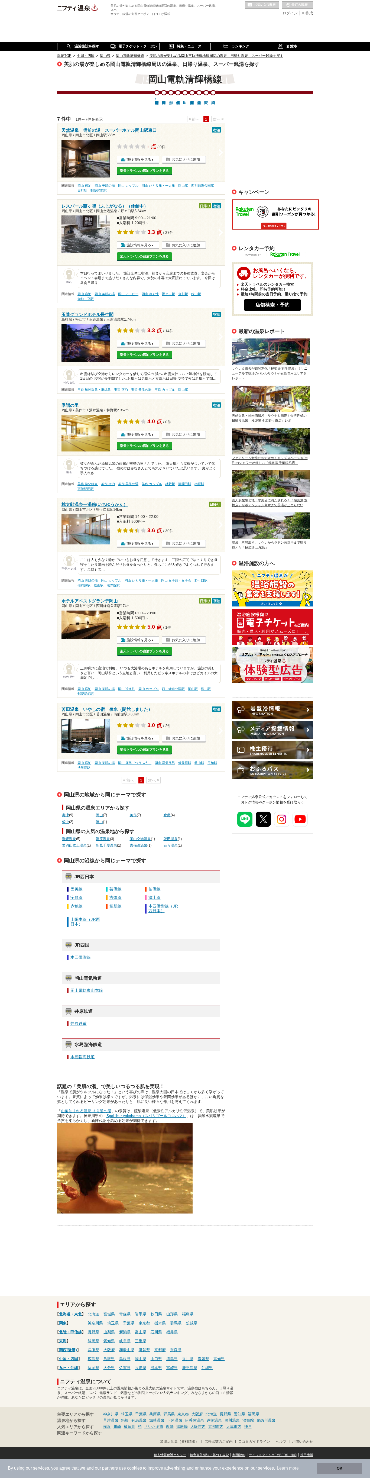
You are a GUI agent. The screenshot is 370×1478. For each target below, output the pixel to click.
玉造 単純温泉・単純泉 (94, 390)
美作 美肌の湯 (128, 484)
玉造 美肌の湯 (141, 390)
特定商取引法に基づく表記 (209, 1455)
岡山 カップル (128, 186)
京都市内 (215, 1426)
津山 (99, 822)
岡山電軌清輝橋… (157, 100)
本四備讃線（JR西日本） (163, 908)
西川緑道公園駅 (202, 186)
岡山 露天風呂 (165, 763)
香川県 (187, 1359)
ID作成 (307, 13)
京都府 (160, 1350)
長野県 (93, 1332)
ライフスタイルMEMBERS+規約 (273, 1455)
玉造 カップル (165, 390)
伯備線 (154, 889)
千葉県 (128, 1323)
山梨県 (109, 1332)
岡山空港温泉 (140, 839)
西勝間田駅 (85, 489)
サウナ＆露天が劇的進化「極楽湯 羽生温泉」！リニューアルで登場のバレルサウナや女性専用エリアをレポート (269, 373)
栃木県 (160, 1323)
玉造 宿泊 (121, 390)
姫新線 (115, 906)
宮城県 (109, 1314)
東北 (78, 1314)
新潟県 (125, 1332)
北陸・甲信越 (70, 1332)
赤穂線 (76, 906)
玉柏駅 (212, 763)
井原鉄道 (78, 1023)
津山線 (154, 897)
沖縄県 (207, 1368)
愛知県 (109, 1341)
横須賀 (129, 1426)
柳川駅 (206, 689)
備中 (65, 822)
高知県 (219, 1359)
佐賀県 (125, 1368)
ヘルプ (281, 1442)
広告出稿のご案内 (272, 665)
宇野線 (76, 897)
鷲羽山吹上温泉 (74, 845)
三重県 (140, 1341)
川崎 (117, 1426)
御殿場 (182, 1426)
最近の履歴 (297, 5)
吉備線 (115, 897)
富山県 (140, 1332)
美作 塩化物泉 (87, 484)
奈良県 (175, 1350)
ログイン (290, 13)
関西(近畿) (68, 1350)
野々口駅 (168, 294)
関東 (63, 1323)
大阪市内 (198, 1426)
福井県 (172, 1332)
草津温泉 (110, 1420)
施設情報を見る (138, 159)
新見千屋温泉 (106, 845)
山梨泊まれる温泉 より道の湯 (86, 1111)
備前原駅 (83, 585)
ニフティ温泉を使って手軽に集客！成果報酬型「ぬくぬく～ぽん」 (272, 588)
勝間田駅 (184, 484)
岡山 (99, 815)
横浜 (107, 1426)
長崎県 (140, 1368)
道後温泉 (214, 1420)
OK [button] (339, 1468)
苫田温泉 (171, 839)
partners (110, 1468)
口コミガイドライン (254, 1442)
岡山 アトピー (128, 294)
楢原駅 (199, 484)
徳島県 (172, 1359)
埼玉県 (113, 1323)
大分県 (109, 1368)
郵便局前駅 (98, 190)
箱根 (125, 1420)
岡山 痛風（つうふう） (134, 763)
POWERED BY (276, 255)
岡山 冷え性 (150, 294)
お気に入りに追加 (186, 159)
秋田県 (156, 1314)
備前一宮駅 (85, 299)
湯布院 (248, 1420)
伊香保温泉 (194, 1420)
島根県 (125, 1359)
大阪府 (109, 1350)
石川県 (156, 1332)
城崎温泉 (156, 1420)
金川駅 (183, 294)
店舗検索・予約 (272, 305)
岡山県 (140, 1359)
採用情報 (306, 1455)
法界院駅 (113, 585)
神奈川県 (95, 1323)
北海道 (64, 1314)
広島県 (93, 1359)
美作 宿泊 (108, 484)
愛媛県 (203, 1359)
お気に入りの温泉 (262, 5)
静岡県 (93, 1341)
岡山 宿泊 (84, 186)
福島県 (187, 1314)
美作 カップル (152, 484)
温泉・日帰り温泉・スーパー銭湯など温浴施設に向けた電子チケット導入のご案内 (272, 627)
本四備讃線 (80, 957)
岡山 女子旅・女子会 (176, 580)
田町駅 (82, 190)
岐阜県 (125, 1341)
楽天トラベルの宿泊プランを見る (144, 171)
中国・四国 (68, 1359)
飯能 (170, 1426)
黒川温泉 (232, 1420)
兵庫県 (93, 1350)
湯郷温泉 (69, 839)
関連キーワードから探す (79, 1433)
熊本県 (156, 1368)
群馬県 (175, 1323)
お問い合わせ (302, 1442)
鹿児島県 (189, 1368)
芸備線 (115, 889)
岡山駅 (183, 186)
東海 (63, 1341)
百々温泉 (171, 845)
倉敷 (167, 815)
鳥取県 (109, 1359)
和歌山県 (126, 1350)
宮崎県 (172, 1368)
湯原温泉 (103, 839)
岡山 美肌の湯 (105, 186)
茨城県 (191, 1323)
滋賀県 (144, 1350)
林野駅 (170, 484)
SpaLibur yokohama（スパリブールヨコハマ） (146, 1116)
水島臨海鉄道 (82, 1057)
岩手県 (140, 1314)
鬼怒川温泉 (266, 1420)
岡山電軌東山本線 (86, 990)
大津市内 (233, 1426)
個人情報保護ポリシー (170, 1455)
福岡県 (93, 1368)
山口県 (156, 1359)
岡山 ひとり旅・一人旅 (158, 186)
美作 (133, 815)
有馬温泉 (139, 1420)
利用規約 (238, 1455)
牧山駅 (196, 294)
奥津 (65, 815)
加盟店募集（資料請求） (179, 1442)
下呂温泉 (174, 1420)
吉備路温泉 (138, 845)
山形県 (172, 1314)
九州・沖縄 (68, 1368)
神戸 (248, 1426)
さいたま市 (153, 1426)
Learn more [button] (288, 1468)
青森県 (125, 1314)
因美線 (76, 889)
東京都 (144, 1323)
